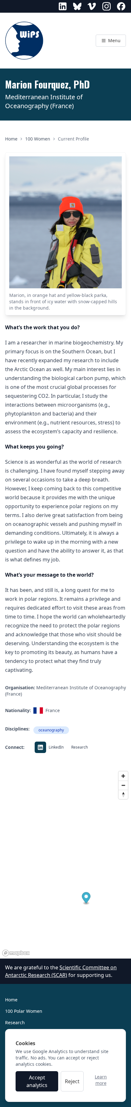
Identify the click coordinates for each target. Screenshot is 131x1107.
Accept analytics (36, 1081)
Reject (72, 1081)
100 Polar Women (23, 1011)
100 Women (37, 139)
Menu (114, 40)
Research (15, 1022)
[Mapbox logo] (16, 953)
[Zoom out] (123, 785)
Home (11, 139)
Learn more (101, 1080)
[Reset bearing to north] (123, 794)
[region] (65, 863)
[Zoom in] (123, 776)
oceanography (51, 730)
